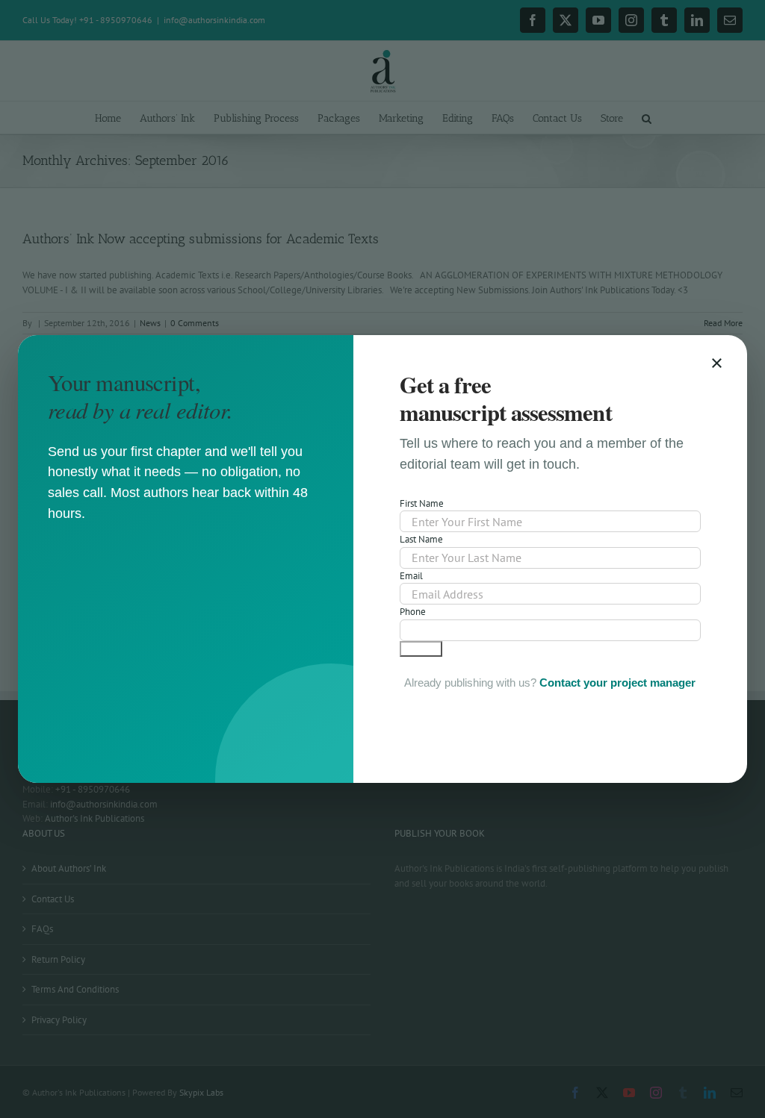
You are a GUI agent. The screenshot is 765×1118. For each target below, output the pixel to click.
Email (411, 575)
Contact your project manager (617, 682)
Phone (413, 611)
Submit (421, 649)
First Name (422, 503)
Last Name (421, 539)
